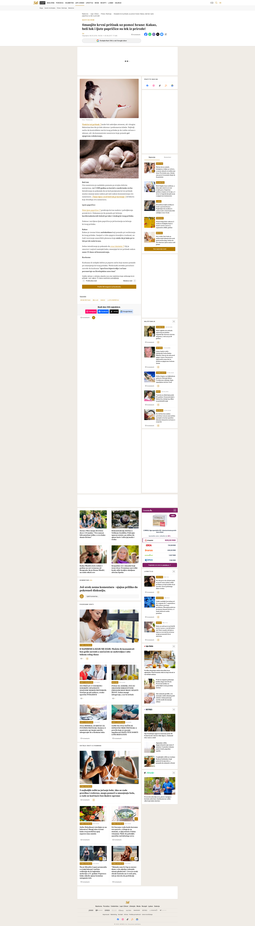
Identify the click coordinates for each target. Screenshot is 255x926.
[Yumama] (153, 910)
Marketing (114, 914)
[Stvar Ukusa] (163, 910)
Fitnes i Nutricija (106, 14)
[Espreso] (107, 910)
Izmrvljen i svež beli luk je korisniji (109, 197)
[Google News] (172, 85)
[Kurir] (91, 910)
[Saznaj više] (173, 646)
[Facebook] (147, 85)
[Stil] (35, 3)
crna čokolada (116, 246)
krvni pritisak (85, 300)
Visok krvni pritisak (90, 124)
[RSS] (166, 85)
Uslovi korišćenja (147, 914)
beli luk (95, 300)
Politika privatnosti (135, 914)
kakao (103, 300)
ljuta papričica (113, 300)
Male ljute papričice (90, 210)
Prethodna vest (91, 281)
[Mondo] (99, 910)
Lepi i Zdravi (95, 14)
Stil (83, 33)
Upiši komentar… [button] (92, 596)
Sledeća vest (127, 281)
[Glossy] (121, 910)
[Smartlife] (137, 910)
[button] (135, 34)
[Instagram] (153, 85)
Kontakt (120, 914)
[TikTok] (160, 85)
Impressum (106, 914)
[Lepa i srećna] (128, 910)
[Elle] (114, 910)
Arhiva (126, 914)
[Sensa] (144, 910)
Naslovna (85, 14)
